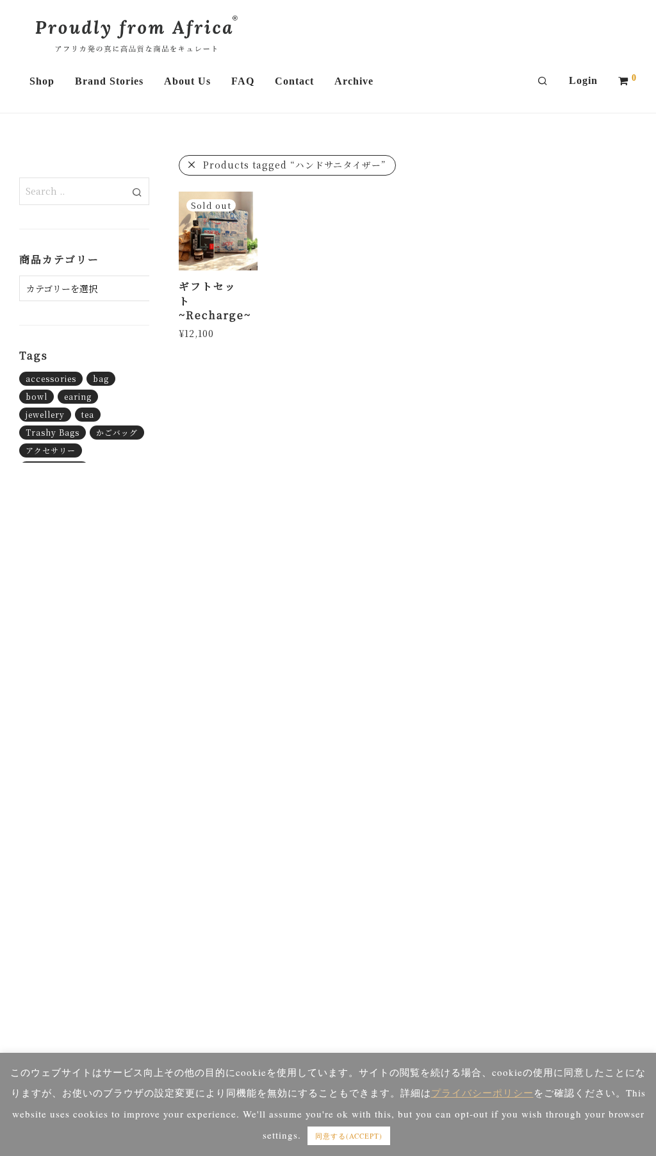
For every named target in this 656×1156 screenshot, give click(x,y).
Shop (41, 81)
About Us (187, 81)
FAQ (242, 81)
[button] (137, 191)
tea (87, 414)
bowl (36, 396)
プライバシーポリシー (482, 1093)
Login (583, 80)
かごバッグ (117, 432)
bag (101, 378)
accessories (51, 378)
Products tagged (294, 164)
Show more (201, 332)
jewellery (45, 414)
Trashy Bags (52, 432)
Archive (353, 81)
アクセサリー (51, 450)
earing (78, 396)
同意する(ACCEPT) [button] (348, 1136)
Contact (294, 81)
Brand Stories (109, 81)
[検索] (543, 81)
